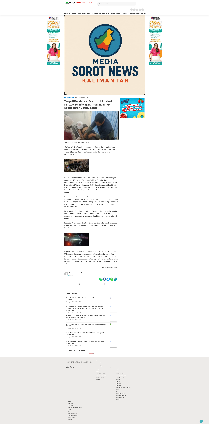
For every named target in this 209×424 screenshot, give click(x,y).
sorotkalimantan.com (76, 273)
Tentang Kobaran (100, 377)
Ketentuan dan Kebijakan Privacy (103, 13)
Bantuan (67, 13)
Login (125, 13)
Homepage (86, 13)
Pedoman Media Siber (101, 375)
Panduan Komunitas (136, 13)
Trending (98, 379)
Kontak (118, 13)
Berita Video (76, 13)
